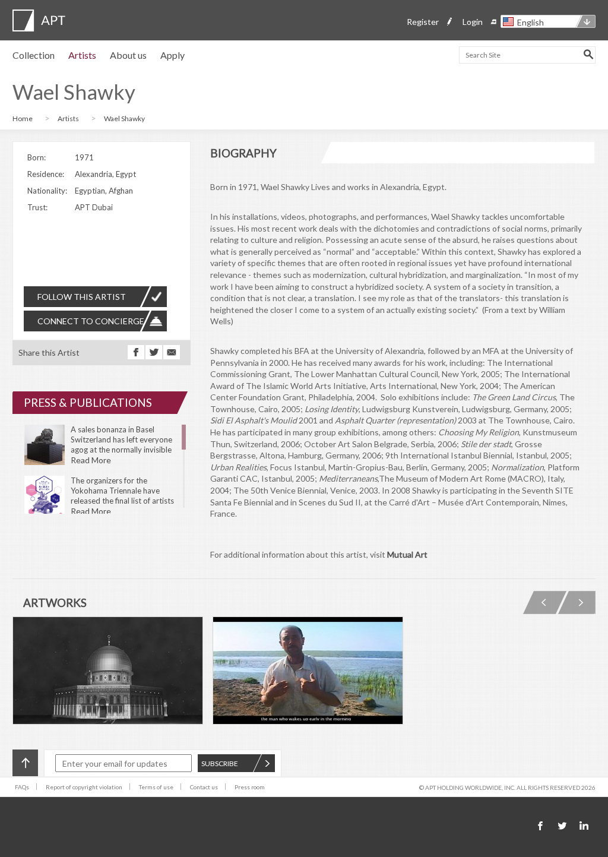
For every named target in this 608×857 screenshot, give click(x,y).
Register (423, 22)
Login (473, 22)
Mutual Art (407, 554)
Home (22, 118)
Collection (33, 55)
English (530, 22)
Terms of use (156, 786)
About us (128, 55)
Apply (172, 55)
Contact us (204, 786)
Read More (91, 460)
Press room (250, 786)
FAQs (22, 786)
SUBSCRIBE (219, 763)
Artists (82, 55)
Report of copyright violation (84, 786)
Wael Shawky (124, 118)
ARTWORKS (55, 602)
